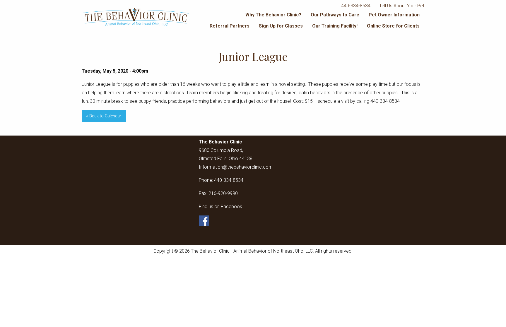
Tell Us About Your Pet (401, 5)
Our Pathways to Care (335, 15)
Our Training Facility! (335, 26)
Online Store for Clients (393, 26)
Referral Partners (229, 26)
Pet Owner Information (394, 15)
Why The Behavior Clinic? (273, 15)
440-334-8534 (355, 5)
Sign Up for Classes (281, 26)
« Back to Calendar (103, 116)
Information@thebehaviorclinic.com (236, 167)
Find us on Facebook (220, 206)
